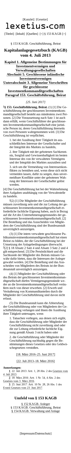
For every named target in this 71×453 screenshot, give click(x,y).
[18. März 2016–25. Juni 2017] (35, 354)
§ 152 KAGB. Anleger (35, 404)
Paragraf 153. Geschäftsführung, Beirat (35, 95)
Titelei (9, 33)
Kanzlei (28, 19)
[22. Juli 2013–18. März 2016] (36, 361)
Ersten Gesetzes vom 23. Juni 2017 (22, 387)
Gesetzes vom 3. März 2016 (18, 381)
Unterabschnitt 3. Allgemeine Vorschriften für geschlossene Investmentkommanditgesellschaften (35, 87)
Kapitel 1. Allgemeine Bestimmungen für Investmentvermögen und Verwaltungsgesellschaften (36, 66)
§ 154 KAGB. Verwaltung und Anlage (35, 411)
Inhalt (20, 33)
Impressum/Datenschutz (35, 433)
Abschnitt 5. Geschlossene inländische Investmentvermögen (35, 76)
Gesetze (42, 19)
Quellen (32, 33)
